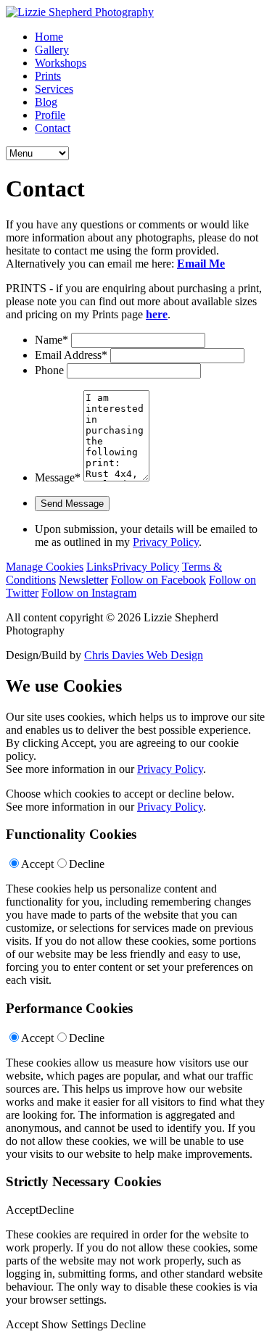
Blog (46, 102)
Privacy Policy (166, 542)
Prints (48, 76)
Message (58, 477)
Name (51, 340)
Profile (50, 115)
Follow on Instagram (88, 593)
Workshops (60, 63)
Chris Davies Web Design (143, 655)
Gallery (52, 50)
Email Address (71, 355)
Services (54, 89)
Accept (37, 864)
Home (49, 36)
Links (99, 566)
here (157, 314)
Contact (52, 128)
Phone (49, 370)
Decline (86, 864)
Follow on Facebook (158, 580)
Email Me (201, 263)
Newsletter (83, 580)
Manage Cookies (44, 566)
